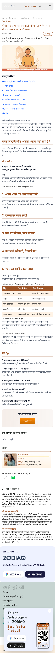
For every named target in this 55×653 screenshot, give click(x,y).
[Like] (4, 439)
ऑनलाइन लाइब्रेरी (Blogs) (13, 596)
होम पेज (4, 18)
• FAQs (5, 113)
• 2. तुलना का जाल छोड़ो (11, 95)
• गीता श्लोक (8, 86)
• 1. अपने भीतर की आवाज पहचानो (14, 90)
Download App (30, 6)
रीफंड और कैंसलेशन (10, 605)
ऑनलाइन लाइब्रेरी (14, 18)
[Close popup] (49, 611)
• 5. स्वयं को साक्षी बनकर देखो (13, 109)
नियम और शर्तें (8, 601)
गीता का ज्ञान (36, 18)
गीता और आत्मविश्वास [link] (7, 21)
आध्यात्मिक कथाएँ (26, 18)
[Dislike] (11, 439)
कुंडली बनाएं (27, 421)
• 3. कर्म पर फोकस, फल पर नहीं (13, 99)
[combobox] (42, 6)
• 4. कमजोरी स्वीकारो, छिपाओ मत (14, 104)
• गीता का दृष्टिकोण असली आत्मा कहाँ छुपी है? (18, 81)
